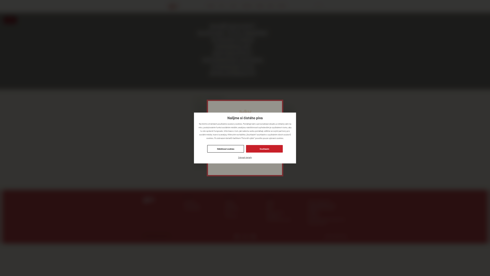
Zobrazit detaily (245, 157)
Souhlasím (264, 149)
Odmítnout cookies (225, 149)
